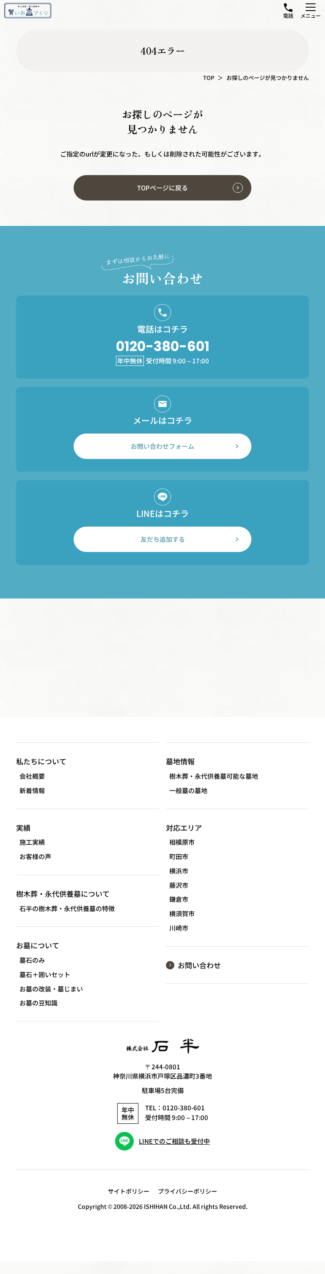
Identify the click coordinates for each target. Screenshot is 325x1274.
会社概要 (32, 776)
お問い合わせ (199, 965)
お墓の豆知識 (38, 1002)
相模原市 (182, 841)
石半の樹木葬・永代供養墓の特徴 (67, 908)
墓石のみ (32, 960)
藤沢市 (178, 885)
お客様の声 (35, 856)
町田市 (178, 856)
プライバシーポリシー (187, 1191)
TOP (208, 78)
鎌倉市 (178, 899)
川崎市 (178, 927)
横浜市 (178, 870)
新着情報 (32, 790)
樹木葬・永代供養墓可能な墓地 (213, 776)
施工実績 (32, 841)
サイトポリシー (128, 1191)
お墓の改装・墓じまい (51, 988)
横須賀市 (182, 913)
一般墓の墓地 (188, 790)
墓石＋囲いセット (44, 974)
